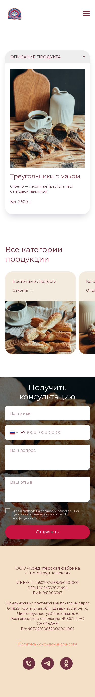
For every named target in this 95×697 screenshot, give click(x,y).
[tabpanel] (47, 139)
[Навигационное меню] (86, 13)
